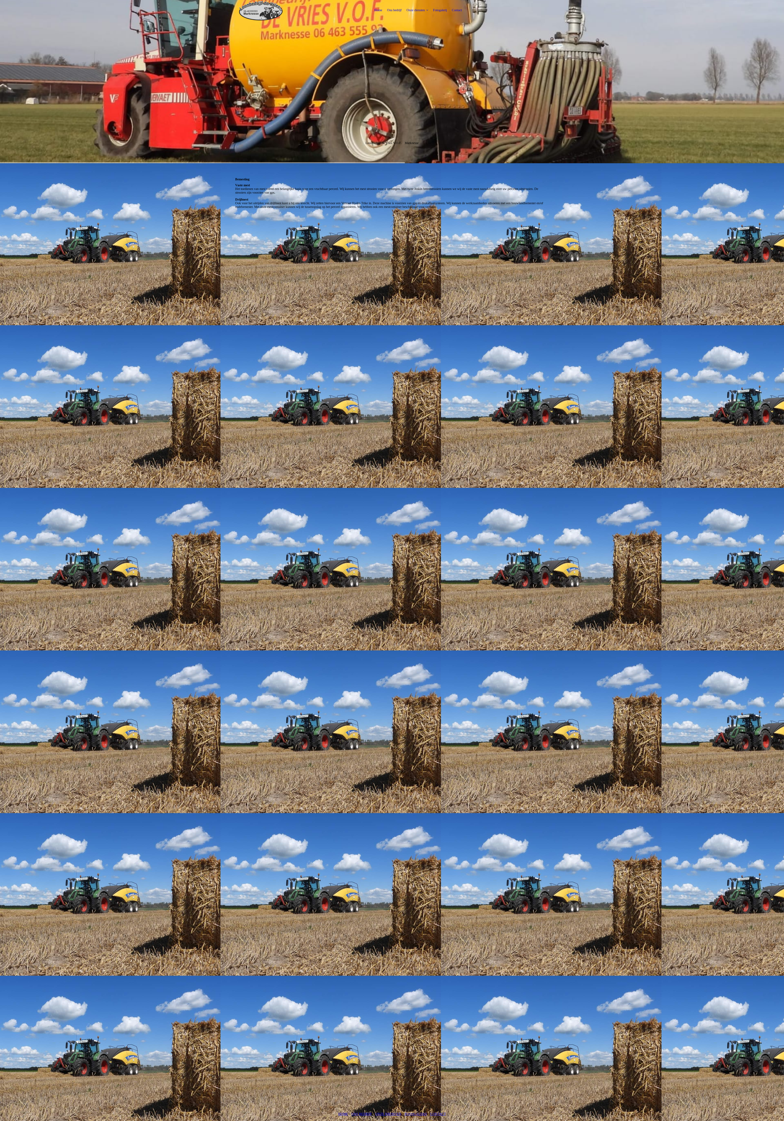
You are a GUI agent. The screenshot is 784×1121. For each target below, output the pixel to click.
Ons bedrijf (394, 10)
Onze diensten (415, 10)
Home (378, 10)
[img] (260, 10)
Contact (457, 10)
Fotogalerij (440, 10)
